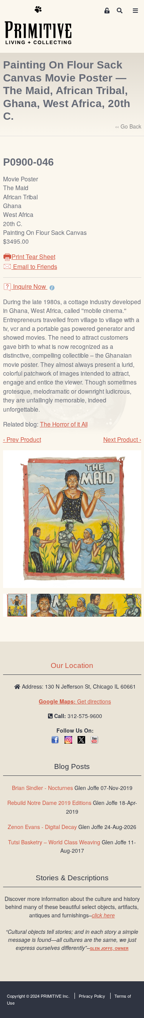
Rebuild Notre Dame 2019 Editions (49, 802)
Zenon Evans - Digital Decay (42, 827)
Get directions (75, 701)
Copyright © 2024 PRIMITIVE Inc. (38, 996)
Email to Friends (34, 266)
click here (103, 915)
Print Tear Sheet (33, 256)
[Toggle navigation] (135, 10)
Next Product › (122, 439)
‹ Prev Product (22, 439)
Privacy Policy (92, 996)
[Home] (43, 25)
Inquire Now (30, 286)
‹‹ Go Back (128, 126)
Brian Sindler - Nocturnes (42, 788)
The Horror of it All (64, 424)
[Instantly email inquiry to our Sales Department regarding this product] (52, 287)
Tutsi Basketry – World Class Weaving (54, 842)
